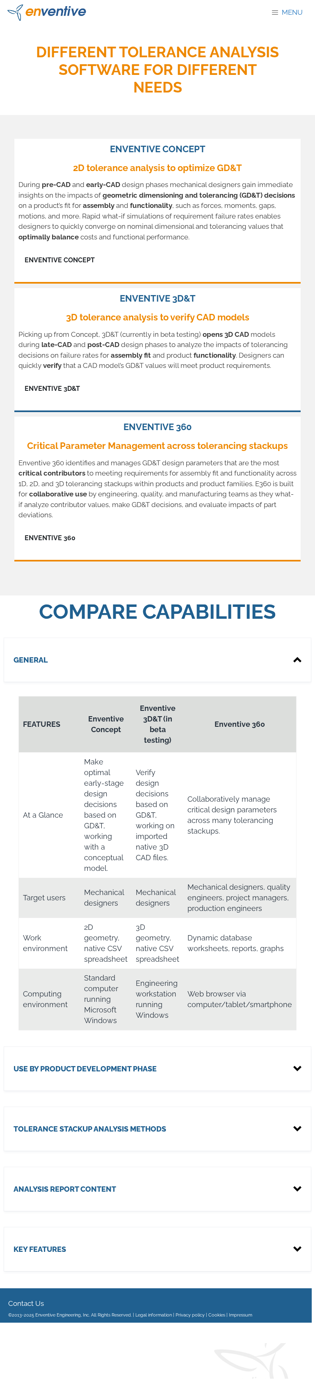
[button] (157, 660)
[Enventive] (46, 12)
